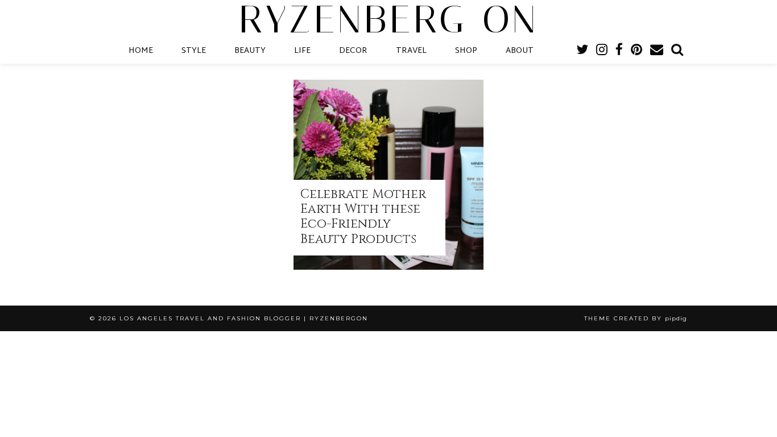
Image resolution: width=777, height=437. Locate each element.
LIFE (302, 51)
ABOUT (520, 51)
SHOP (466, 51)
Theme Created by (635, 318)
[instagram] (601, 51)
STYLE (193, 51)
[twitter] (582, 51)
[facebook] (619, 51)
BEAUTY (250, 51)
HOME (141, 51)
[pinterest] (636, 51)
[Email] (656, 51)
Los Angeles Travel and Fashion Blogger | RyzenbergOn (243, 318)
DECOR (353, 51)
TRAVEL (411, 51)
